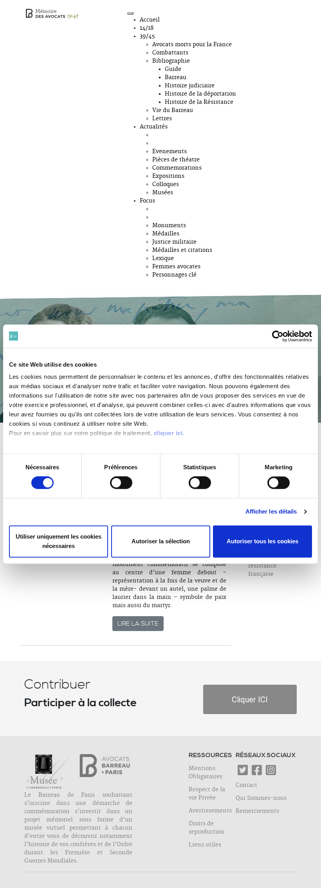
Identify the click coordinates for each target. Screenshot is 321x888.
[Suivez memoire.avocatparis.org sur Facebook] (257, 772)
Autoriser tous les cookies (262, 541)
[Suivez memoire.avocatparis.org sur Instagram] (271, 772)
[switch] (121, 483)
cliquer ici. (169, 433)
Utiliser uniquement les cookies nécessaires (58, 541)
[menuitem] (150, 20)
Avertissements (210, 810)
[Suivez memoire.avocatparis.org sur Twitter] (243, 772)
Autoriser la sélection (161, 541)
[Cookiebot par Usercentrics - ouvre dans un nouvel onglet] (277, 336)
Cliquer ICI (250, 699)
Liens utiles (205, 844)
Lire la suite (138, 624)
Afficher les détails (271, 511)
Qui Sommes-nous (261, 798)
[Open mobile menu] (130, 13)
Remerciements (257, 811)
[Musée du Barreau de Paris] (49, 771)
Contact (246, 785)
